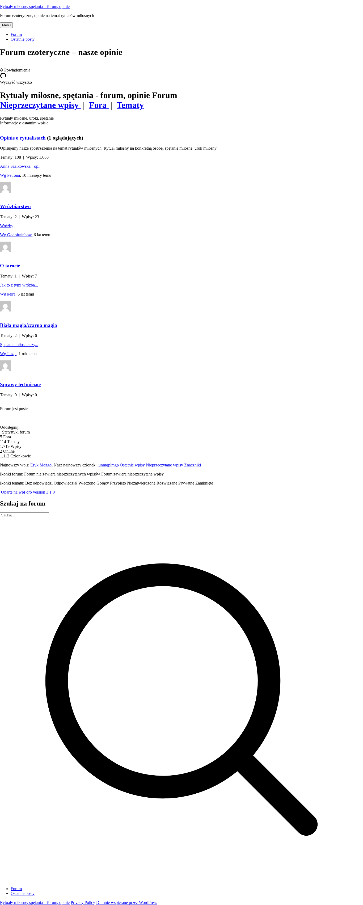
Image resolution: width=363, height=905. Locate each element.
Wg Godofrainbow (16, 235)
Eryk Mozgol (41, 465)
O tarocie (10, 265)
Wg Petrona (10, 175)
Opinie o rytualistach (23, 138)
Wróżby (6, 226)
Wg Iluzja (8, 353)
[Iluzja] (5, 369)
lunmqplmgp (108, 465)
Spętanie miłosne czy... (19, 344)
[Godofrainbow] (5, 251)
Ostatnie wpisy (132, 465)
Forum (16, 34)
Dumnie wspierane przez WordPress (126, 902)
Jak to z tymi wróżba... (19, 285)
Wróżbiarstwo (15, 206)
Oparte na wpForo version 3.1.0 (27, 492)
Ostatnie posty (23, 39)
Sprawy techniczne (20, 384)
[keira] (5, 310)
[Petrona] (5, 191)
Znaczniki (192, 465)
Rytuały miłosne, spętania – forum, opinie (35, 6)
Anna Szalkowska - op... (20, 166)
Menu (6, 25)
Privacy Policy (83, 902)
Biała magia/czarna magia (28, 325)
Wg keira (7, 294)
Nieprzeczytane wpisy (164, 465)
